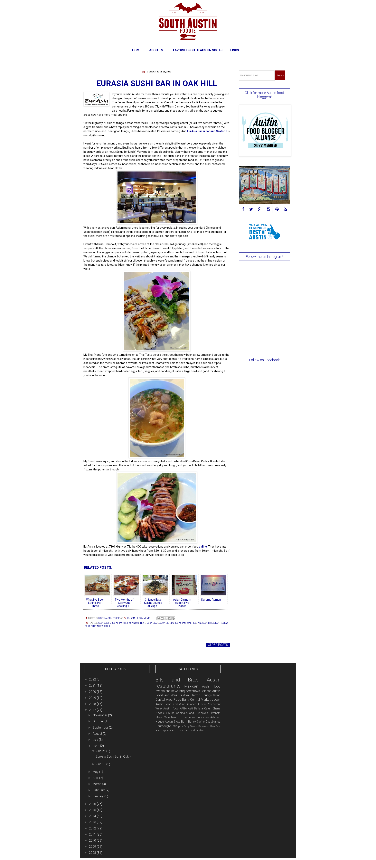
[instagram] (268, 209)
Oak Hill (191, 623)
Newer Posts (94, 645)
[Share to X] (166, 618)
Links (234, 50)
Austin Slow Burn (176, 721)
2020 (93, 692)
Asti (190, 708)
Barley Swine (196, 721)
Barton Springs (163, 730)
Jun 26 (101, 751)
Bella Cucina (178, 730)
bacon (216, 699)
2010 (93, 840)
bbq (182, 691)
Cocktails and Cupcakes (192, 713)
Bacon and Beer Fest (209, 726)
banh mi (176, 717)
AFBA (183, 708)
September (101, 727)
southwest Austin (94, 626)
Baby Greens (191, 726)
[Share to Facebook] (170, 618)
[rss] (285, 209)
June (96, 746)
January (98, 796)
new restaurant (178, 623)
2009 (93, 846)
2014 (93, 816)
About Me (157, 50)
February (99, 790)
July (96, 740)
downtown (192, 691)
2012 (93, 828)
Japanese (164, 623)
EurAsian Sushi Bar (135, 623)
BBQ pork (178, 726)
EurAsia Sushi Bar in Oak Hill (156, 83)
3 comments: (144, 618)
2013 (93, 822)
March (97, 784)
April (96, 778)
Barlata (198, 708)
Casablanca (213, 721)
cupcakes (203, 717)
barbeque (189, 717)
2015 (93, 810)
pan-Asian (202, 623)
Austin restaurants (114, 623)
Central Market (200, 699)
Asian (100, 623)
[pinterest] (277, 209)
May (96, 772)
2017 (93, 710)
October (99, 721)
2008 (93, 853)
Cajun (207, 708)
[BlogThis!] (162, 618)
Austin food (171, 708)
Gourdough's (163, 726)
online (203, 546)
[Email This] (158, 618)
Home (136, 50)
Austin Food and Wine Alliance (175, 704)
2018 (93, 704)
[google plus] (260, 209)
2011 (93, 834)
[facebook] (243, 209)
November (100, 715)
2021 (93, 685)
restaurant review (218, 623)
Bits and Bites (177, 680)
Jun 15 (101, 764)
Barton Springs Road (206, 695)
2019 (93, 698)
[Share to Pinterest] (173, 618)
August (98, 733)
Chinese (206, 691)
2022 (93, 679)
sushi (107, 626)
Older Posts (218, 645)
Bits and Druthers (195, 730)
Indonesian (152, 623)
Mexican (191, 686)
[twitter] (251, 209)
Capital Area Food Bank (172, 699)
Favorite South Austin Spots (197, 50)
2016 (93, 804)
